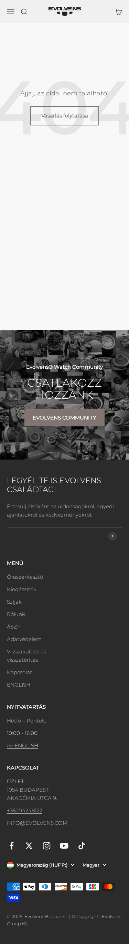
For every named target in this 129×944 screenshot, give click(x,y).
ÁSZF (13, 626)
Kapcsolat (19, 672)
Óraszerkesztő (25, 577)
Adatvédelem (24, 639)
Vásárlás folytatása (64, 115)
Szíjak (14, 601)
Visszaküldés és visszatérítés (26, 655)
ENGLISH (18, 684)
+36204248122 (24, 810)
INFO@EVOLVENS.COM (37, 823)
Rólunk (16, 614)
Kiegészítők (21, 589)
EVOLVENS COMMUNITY (64, 417)
